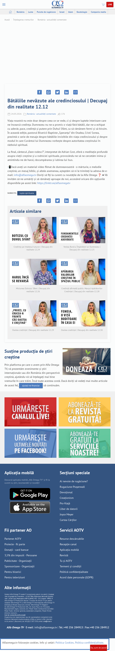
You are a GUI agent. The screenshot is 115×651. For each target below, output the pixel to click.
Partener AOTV (12, 538)
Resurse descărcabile (72, 538)
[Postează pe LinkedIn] (66, 92)
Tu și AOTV (66, 561)
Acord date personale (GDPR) (76, 577)
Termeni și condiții (70, 566)
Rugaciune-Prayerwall (72, 487)
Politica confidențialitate (89, 642)
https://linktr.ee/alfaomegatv (53, 183)
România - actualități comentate (52, 19)
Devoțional (66, 492)
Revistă (64, 555)
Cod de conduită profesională (14, 615)
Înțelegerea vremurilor (23, 19)
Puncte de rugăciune (46, 12)
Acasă (7, 19)
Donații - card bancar (16, 549)
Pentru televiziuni (14, 577)
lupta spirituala (27, 193)
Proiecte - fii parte (14, 544)
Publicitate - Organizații (18, 561)
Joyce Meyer (66, 514)
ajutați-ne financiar (31, 385)
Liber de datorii (69, 509)
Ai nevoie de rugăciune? (74, 481)
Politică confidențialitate (74, 572)
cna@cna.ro (47, 621)
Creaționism (67, 498)
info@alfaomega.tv (25, 175)
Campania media (98, 12)
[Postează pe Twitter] (57, 92)
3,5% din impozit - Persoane (20, 555)
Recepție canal (68, 544)
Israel (61, 12)
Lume (30, 12)
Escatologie (82, 12)
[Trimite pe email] (75, 92)
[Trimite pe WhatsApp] (48, 92)
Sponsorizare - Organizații (19, 566)
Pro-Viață (65, 503)
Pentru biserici (12, 572)
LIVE (110, 4)
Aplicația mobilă (69, 549)
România (20, 12)
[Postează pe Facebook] (39, 92)
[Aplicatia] (30, 494)
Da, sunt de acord (98, 647)
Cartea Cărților (68, 520)
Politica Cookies (65, 642)
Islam (70, 12)
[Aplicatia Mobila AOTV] (30, 507)
